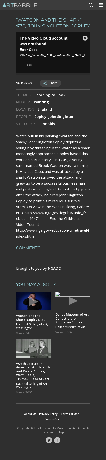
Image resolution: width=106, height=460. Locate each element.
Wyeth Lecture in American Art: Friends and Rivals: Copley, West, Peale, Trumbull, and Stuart (33, 371)
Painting (41, 101)
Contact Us (51, 419)
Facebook (57, 440)
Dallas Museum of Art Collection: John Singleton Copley (72, 318)
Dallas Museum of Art (70, 327)
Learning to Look (50, 94)
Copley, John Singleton (54, 116)
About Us (30, 414)
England (44, 109)
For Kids (48, 123)
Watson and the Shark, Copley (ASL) (31, 317)
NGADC (54, 268)
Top (61, 432)
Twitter (49, 440)
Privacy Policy (48, 414)
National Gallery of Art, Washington (32, 326)
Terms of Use (70, 414)
